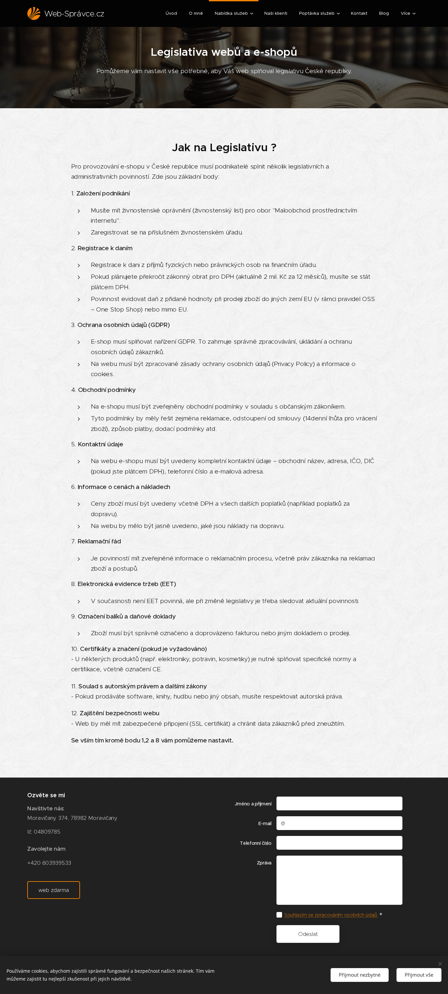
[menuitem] (171, 13)
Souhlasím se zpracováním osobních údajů (331, 915)
